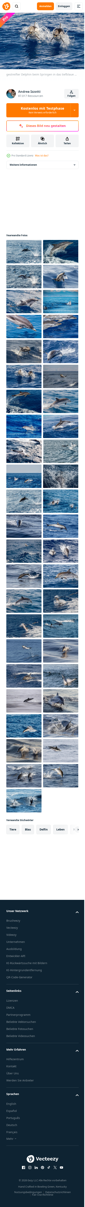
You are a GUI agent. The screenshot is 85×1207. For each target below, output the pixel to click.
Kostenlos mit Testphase (42, 110)
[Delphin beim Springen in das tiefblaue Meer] (24, 374)
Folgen (71, 95)
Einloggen (64, 6)
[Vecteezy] (6, 6)
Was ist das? (41, 155)
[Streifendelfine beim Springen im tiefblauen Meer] (24, 1148)
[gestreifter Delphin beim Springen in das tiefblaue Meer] (24, 324)
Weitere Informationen (23, 162)
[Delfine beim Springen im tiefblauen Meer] (24, 249)
